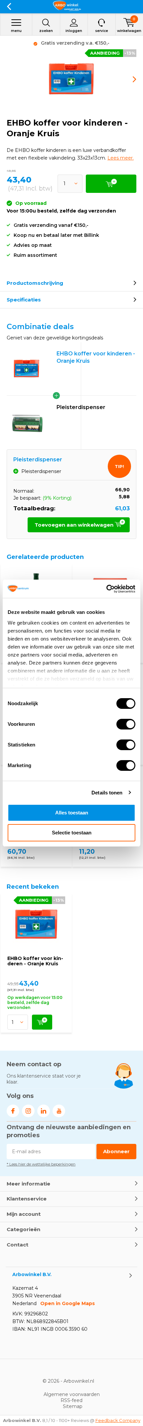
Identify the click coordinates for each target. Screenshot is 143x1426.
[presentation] (129, 79)
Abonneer (116, 1151)
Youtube (59, 1111)
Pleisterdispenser (81, 407)
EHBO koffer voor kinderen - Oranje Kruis (35, 961)
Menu (16, 31)
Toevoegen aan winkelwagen (75, 525)
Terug (9, 6)
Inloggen (74, 31)
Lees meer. (120, 158)
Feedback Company (117, 1420)
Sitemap (72, 1406)
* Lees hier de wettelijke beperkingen (41, 1164)
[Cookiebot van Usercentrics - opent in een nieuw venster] (106, 589)
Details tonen (106, 792)
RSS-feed (71, 1400)
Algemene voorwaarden (72, 1394)
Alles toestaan (71, 812)
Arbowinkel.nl (79, 1381)
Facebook (13, 1111)
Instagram (28, 1111)
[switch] (125, 724)
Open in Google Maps (67, 1303)
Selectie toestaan (71, 832)
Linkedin (43, 1111)
